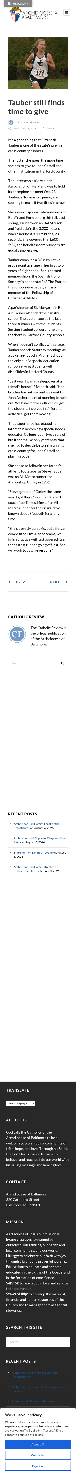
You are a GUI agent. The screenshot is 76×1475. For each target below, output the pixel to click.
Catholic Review (27, 122)
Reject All (38, 1466)
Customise (38, 1455)
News (50, 128)
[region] (38, 1441)
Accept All (38, 1444)
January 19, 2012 (25, 128)
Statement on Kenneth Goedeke (35, 852)
